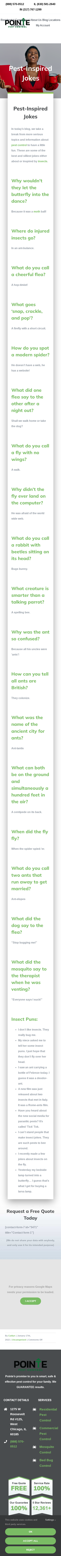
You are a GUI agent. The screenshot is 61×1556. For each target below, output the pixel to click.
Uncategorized (19, 1340)
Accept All (30, 1540)
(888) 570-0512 (15, 4)
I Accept (30, 1301)
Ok (30, 1531)
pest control (19, 145)
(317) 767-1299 (32, 9)
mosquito (21, 969)
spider (40, 355)
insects (42, 161)
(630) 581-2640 (46, 4)
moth (37, 211)
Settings (50, 1520)
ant (45, 632)
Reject (30, 1549)
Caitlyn (11, 1336)
